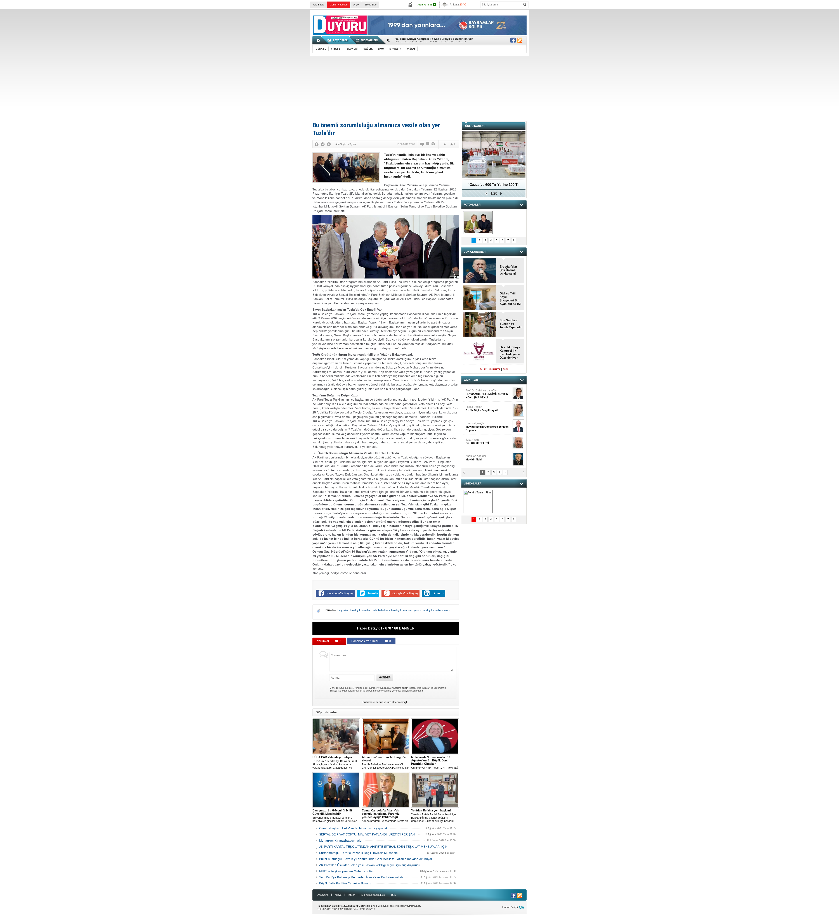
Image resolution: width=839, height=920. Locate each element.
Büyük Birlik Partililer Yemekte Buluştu (345, 883)
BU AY (483, 369)
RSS (393, 895)
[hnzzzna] (478, 222)
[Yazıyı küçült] (443, 144)
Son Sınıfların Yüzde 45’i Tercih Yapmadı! (423, 40)
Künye (338, 895)
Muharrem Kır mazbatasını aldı (340, 840)
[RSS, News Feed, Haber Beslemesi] (519, 40)
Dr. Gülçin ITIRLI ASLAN (480, 408)
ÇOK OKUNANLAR (475, 251)
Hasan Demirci (487, 427)
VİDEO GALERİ (473, 483)
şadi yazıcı (414, 610)
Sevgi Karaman (475, 458)
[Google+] (329, 144)
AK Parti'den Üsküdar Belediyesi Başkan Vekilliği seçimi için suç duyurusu (369, 865)
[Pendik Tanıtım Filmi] (478, 501)
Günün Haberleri (338, 4)
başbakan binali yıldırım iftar (354, 610)
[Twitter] (323, 144)
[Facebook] (317, 144)
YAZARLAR (471, 380)
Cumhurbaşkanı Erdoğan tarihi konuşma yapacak (353, 828)
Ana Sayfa (318, 4)
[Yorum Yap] (422, 144)
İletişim (351, 895)
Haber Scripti (510, 907)
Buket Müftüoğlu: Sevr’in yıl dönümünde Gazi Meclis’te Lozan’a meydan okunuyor (375, 859)
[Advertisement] (419, 88)
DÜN (505, 369)
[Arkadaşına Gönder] (428, 144)
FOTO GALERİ (472, 204)
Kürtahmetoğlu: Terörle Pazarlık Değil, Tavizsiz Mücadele (358, 852)
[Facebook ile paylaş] (513, 40)
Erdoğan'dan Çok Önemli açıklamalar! (508, 270)
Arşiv (356, 4)
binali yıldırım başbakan (436, 610)
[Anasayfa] (318, 40)
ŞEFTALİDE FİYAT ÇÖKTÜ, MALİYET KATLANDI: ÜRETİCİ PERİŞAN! (367, 834)
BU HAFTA (494, 369)
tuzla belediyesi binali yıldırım (389, 610)
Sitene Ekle (370, 4)
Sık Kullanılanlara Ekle (373, 895)
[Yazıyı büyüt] (453, 144)
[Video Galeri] (367, 40)
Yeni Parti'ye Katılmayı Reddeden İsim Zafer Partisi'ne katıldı (361, 877)
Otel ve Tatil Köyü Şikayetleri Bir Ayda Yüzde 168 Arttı (510, 299)
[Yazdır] (433, 144)
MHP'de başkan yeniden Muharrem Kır (346, 871)
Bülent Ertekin (488, 394)
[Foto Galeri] (338, 40)
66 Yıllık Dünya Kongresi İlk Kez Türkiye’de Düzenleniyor (510, 352)
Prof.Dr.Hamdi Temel (485, 443)
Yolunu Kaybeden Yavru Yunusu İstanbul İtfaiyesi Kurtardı (494, 186)
